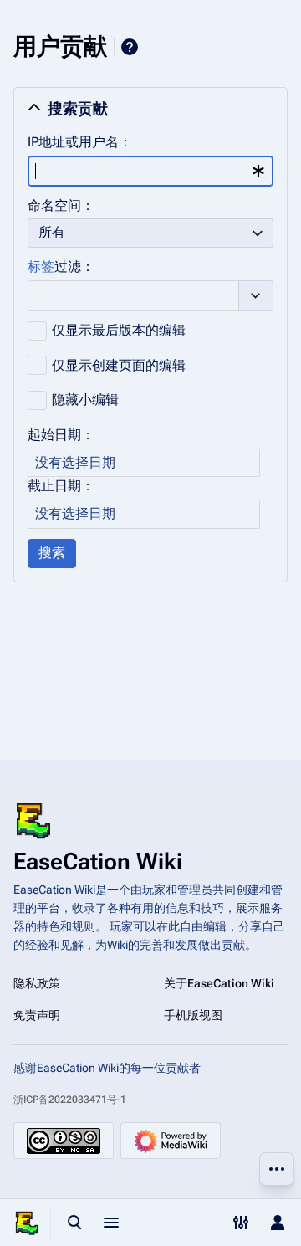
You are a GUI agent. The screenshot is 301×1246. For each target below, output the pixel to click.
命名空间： (61, 205)
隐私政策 (36, 983)
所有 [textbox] (51, 232)
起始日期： (61, 435)
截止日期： (61, 486)
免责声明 (36, 1015)
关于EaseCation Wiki (219, 983)
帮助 (129, 46)
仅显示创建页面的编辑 (119, 365)
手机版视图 (193, 1015)
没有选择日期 (75, 462)
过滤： (61, 266)
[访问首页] (26, 1222)
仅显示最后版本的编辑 (119, 330)
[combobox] (150, 171)
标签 (41, 266)
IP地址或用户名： (80, 142)
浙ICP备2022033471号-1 (69, 1099)
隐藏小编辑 (85, 400)
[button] (150, 108)
